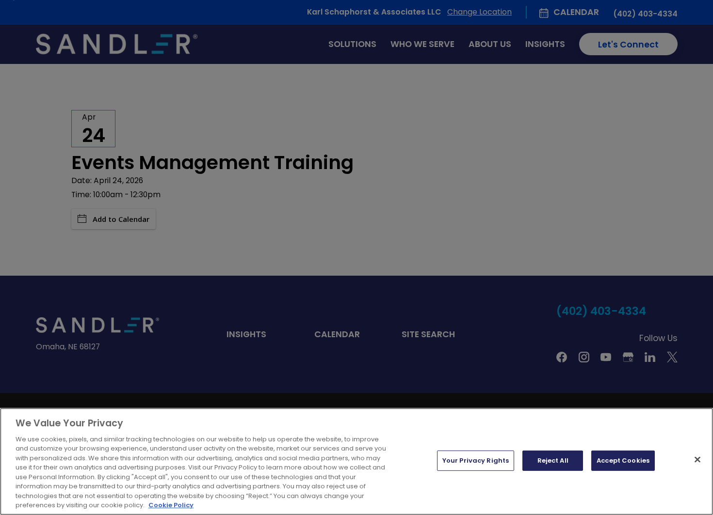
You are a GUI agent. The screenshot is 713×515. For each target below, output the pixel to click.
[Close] (697, 459)
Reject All (552, 460)
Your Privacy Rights (475, 460)
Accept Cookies (623, 460)
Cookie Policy (171, 505)
